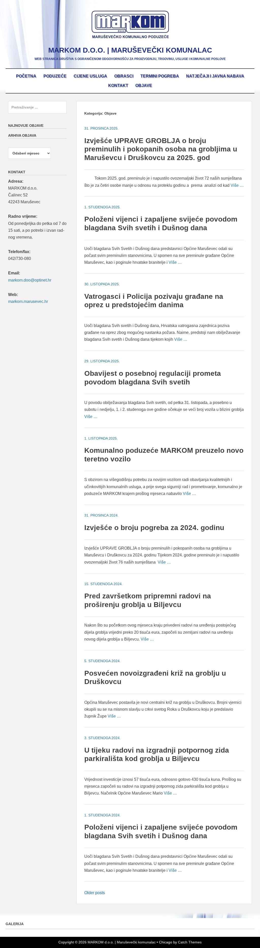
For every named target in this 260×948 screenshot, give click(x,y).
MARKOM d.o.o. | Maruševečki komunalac (130, 50)
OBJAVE (143, 85)
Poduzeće (55, 76)
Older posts (94, 893)
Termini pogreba (159, 76)
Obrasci (123, 76)
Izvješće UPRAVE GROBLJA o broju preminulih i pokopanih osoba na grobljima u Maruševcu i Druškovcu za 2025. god (160, 149)
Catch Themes (190, 942)
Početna (26, 76)
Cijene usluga (90, 76)
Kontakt (118, 85)
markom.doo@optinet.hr (29, 280)
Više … (237, 185)
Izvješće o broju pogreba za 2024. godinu (154, 528)
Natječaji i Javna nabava (215, 76)
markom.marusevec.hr (28, 301)
